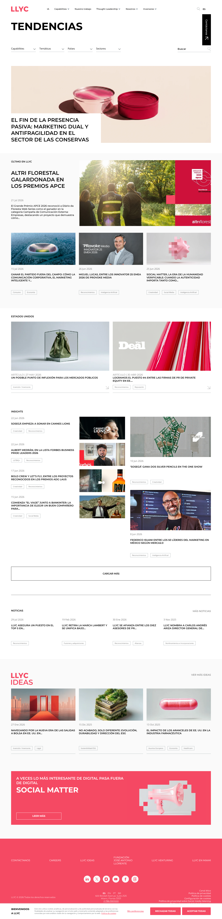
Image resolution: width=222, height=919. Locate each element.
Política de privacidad (200, 893)
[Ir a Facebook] (125, 879)
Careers (55, 860)
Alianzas (138, 643)
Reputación (139, 387)
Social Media (169, 292)
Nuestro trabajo (83, 9)
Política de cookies (108, 913)
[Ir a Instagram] (106, 879)
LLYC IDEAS (87, 860)
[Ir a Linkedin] (87, 879)
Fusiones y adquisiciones (74, 643)
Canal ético (205, 890)
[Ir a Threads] (134, 879)
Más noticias (202, 611)
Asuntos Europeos (155, 748)
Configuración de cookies (197, 898)
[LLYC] (19, 9)
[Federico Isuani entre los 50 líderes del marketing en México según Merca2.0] (170, 510)
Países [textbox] (71, 48)
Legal (39, 748)
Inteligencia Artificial (109, 292)
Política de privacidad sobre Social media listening (185, 901)
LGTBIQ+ (16, 460)
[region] (111, 911)
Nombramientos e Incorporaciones (179, 643)
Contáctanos (206, 27)
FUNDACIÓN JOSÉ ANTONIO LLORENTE (123, 860)
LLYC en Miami (201, 860)
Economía (31, 292)
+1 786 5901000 (111, 901)
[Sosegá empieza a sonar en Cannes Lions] (102, 430)
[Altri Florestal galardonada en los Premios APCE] (145, 193)
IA (48, 9)
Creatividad (153, 292)
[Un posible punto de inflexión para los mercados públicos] (60, 346)
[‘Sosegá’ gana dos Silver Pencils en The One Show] (170, 437)
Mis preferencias (135, 911)
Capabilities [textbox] (17, 48)
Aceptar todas (196, 911)
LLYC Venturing (162, 860)
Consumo (17, 292)
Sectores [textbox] (101, 48)
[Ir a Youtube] (115, 879)
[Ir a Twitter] (96, 879)
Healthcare (188, 748)
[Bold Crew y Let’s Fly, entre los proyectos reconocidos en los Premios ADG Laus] (102, 482)
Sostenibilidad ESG (88, 748)
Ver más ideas (201, 674)
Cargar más (111, 573)
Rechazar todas (165, 911)
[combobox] (23, 48)
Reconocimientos (88, 292)
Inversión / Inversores (22, 387)
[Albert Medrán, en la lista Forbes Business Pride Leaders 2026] (102, 456)
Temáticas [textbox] (45, 48)
